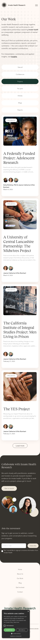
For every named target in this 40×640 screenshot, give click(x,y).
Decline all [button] (22, 630)
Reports (20, 110)
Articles (20, 96)
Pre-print (20, 88)
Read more (16, 622)
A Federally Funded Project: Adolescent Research (19, 158)
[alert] (16, 624)
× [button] (28, 611)
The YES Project (16, 409)
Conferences (20, 74)
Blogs (20, 103)
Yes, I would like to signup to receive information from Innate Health (21, 551)
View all (20, 67)
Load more (20, 445)
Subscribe (33, 546)
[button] (16, 633)
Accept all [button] (9, 630)
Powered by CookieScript (15, 636)
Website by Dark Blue (34, 628)
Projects (20, 81)
